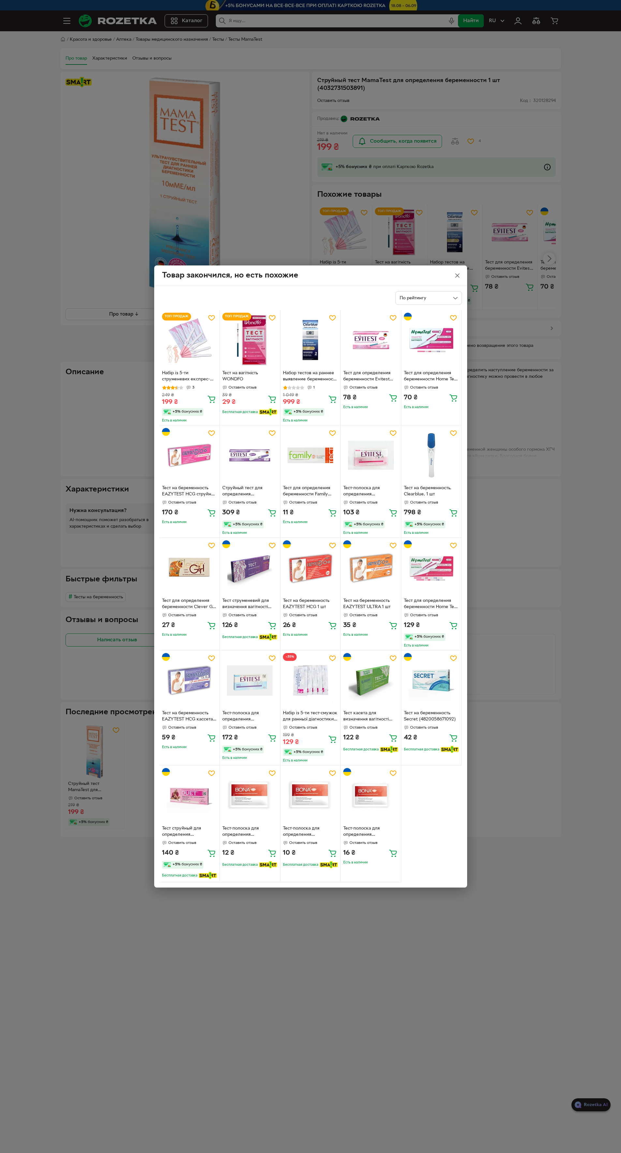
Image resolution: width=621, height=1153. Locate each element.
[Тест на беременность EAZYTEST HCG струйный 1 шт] (189, 455)
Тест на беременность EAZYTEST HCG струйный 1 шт (189, 492)
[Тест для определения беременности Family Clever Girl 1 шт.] (310, 455)
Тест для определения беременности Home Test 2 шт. (431, 604)
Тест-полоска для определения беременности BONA (245, 832)
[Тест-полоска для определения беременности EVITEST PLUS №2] (249, 680)
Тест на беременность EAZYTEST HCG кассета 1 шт (189, 717)
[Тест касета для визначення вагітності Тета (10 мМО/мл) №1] (370, 680)
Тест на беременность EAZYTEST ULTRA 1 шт (367, 604)
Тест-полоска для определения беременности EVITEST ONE (368, 492)
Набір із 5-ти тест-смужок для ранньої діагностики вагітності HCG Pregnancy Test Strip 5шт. (310, 717)
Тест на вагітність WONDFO (240, 376)
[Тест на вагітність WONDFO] (249, 340)
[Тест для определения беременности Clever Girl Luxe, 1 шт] (189, 567)
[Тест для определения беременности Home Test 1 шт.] (431, 340)
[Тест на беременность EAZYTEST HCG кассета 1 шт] (189, 680)
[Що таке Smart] (268, 412)
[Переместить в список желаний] (211, 318)
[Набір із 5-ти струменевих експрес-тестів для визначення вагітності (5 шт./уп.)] (189, 340)
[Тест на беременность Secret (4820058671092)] (431, 680)
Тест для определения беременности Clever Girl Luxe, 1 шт (189, 604)
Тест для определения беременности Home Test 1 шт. (431, 377)
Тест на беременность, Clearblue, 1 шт (427, 491)
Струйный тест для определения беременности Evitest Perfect (245, 492)
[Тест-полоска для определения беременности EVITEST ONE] (370, 455)
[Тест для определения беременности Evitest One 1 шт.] (370, 340)
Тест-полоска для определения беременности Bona (364, 832)
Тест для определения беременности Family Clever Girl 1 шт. (306, 492)
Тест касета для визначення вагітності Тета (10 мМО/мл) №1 (366, 717)
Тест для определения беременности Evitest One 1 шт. (367, 377)
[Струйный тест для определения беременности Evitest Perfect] (249, 455)
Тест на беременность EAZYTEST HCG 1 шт (306, 604)
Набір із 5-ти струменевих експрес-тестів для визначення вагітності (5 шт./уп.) (186, 377)
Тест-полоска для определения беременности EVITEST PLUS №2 (247, 717)
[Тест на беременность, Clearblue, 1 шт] (431, 455)
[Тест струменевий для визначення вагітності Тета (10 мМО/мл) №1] (249, 567)
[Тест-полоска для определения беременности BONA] (249, 795)
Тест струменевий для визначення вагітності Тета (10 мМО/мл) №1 (245, 604)
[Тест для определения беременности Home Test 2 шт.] (431, 567)
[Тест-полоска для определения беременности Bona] (370, 795)
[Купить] (211, 399)
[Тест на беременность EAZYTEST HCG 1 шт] (310, 567)
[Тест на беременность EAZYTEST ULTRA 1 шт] (370, 567)
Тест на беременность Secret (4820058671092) (430, 716)
